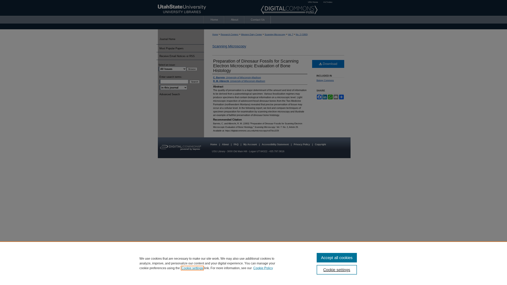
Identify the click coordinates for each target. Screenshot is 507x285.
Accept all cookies (337, 258)
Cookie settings (192, 268)
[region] (253, 263)
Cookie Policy (263, 268)
